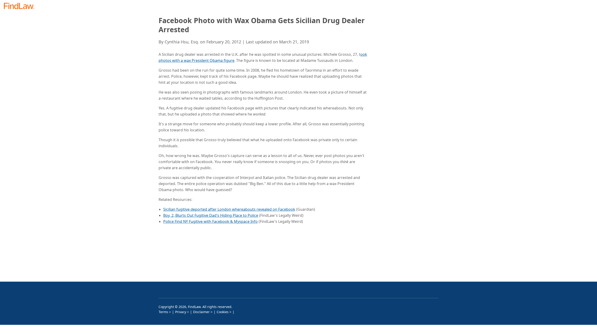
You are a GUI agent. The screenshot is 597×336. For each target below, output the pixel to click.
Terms (163, 312)
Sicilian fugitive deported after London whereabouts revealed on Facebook (229, 209)
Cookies (223, 312)
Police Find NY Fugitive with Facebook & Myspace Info (210, 221)
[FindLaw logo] (21, 6)
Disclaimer (201, 312)
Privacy (180, 312)
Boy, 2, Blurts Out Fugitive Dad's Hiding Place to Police (210, 215)
